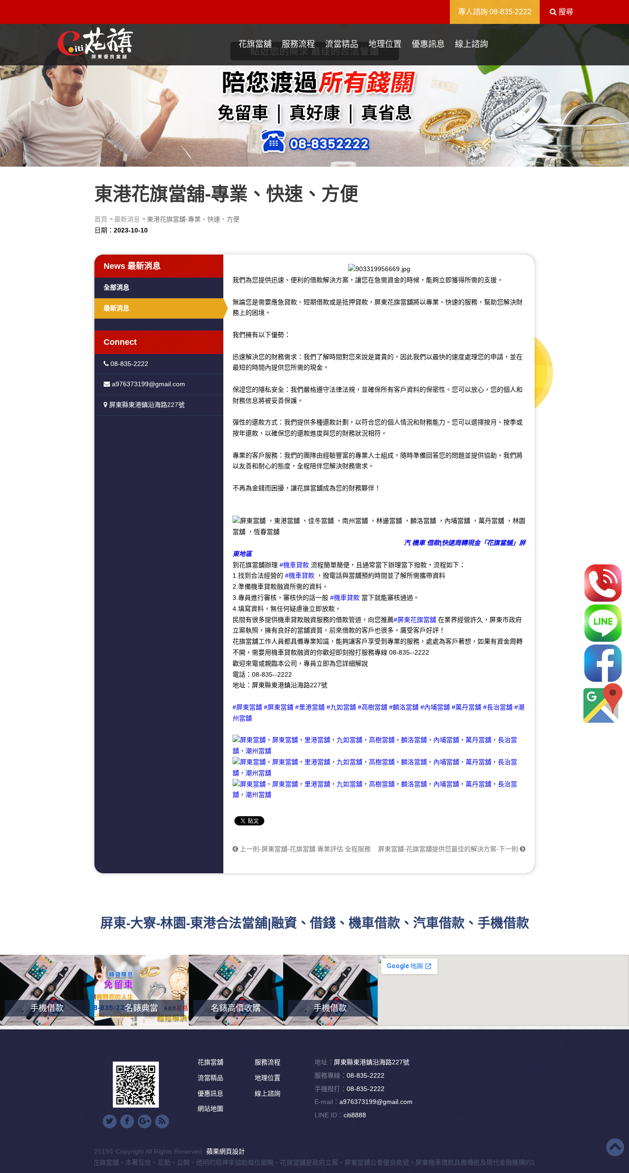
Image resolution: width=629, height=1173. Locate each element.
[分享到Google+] (144, 1121)
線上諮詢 (471, 44)
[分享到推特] (109, 1121)
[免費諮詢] (603, 583)
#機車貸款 (294, 565)
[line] (603, 623)
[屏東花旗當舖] (95, 43)
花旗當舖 (255, 44)
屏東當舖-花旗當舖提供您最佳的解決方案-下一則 (449, 849)
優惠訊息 (428, 44)
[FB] (603, 663)
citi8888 (355, 1115)
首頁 (100, 219)
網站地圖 (210, 1108)
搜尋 (565, 12)
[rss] (162, 1121)
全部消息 (116, 287)
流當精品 (341, 44)
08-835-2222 (510, 12)
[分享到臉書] (127, 1121)
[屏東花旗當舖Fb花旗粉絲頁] (379, 789)
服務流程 (298, 44)
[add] (603, 703)
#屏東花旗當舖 (415, 619)
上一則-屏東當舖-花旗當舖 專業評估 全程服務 (304, 849)
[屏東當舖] (314, 93)
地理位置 (385, 44)
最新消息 (127, 219)
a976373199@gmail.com (147, 384)
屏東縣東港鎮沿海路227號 (146, 404)
